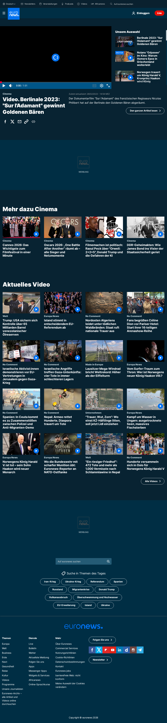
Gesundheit (8, 666)
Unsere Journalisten (12, 689)
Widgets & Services (39, 675)
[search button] (111, 4)
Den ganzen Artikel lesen (144, 110)
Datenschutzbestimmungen (70, 661)
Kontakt (59, 666)
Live (159, 13)
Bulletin (32, 648)
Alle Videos (151, 481)
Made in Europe (94, 364)
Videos (5, 679)
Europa (5, 643)
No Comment (92, 316)
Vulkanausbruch (58, 597)
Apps (31, 666)
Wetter (32, 652)
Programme (8, 684)
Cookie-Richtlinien (65, 657)
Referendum (97, 581)
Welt (5, 316)
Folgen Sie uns (36, 661)
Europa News (51, 316)
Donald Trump (107, 589)
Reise (5, 670)
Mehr (58, 638)
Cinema (7, 240)
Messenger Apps (38, 670)
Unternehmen (93, 412)
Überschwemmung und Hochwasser (97, 597)
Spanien (118, 581)
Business (6, 652)
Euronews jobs (63, 670)
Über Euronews (63, 643)
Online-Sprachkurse (39, 684)
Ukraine (105, 605)
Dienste (33, 638)
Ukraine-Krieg (73, 581)
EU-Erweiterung (66, 605)
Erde (4, 657)
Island (88, 605)
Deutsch (9, 4)
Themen (6, 638)
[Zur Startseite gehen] (14, 14)
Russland (57, 589)
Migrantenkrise (80, 589)
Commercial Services (66, 648)
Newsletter (99, 659)
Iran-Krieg (50, 581)
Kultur (5, 675)
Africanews (34, 679)
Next (4, 661)
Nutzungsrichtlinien (65, 652)
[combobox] (128, 4)
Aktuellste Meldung (39, 657)
